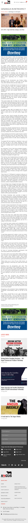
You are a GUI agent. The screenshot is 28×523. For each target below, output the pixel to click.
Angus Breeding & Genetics (7, 455)
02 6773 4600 (6, 511)
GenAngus (17, 29)
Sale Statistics (18, 498)
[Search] (14, 2)
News (6, 11)
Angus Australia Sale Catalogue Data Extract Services (21, 488)
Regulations (4, 495)
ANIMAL (21, 2)
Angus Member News (20, 454)
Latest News (21, 29)
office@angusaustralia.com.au (10, 514)
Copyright (14, 520)
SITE (17, 2)
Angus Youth (18, 452)
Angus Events (19, 449)
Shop (16, 495)
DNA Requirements (5, 498)
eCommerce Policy (20, 520)
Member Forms (4, 492)
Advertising (17, 492)
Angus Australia (11, 519)
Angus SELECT (4, 501)
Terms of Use (9, 520)
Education (3, 486)
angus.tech (17, 483)
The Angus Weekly (7, 449)
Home (2, 11)
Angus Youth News (11, 29)
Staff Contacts (5, 489)
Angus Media (6, 452)
